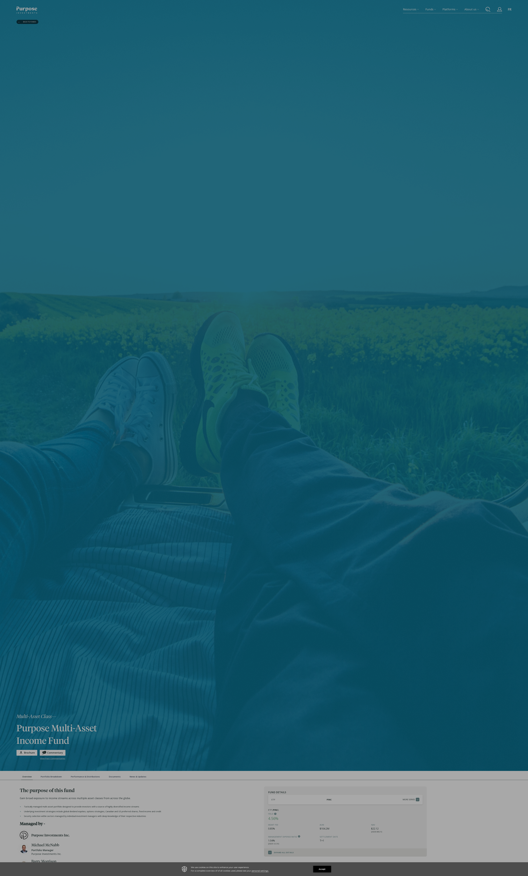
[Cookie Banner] (264, 869)
